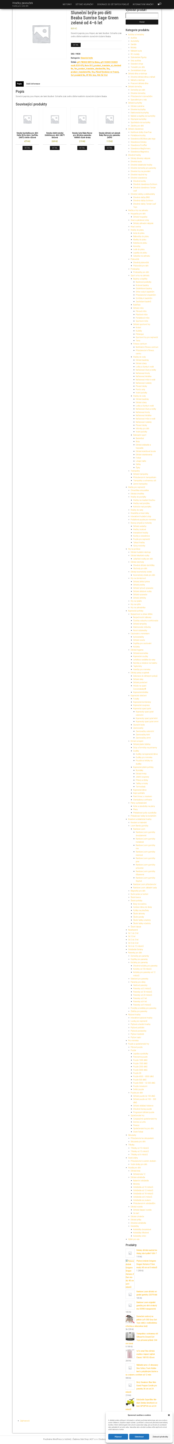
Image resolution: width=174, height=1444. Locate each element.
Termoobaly (140, 786)
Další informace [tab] (33, 84)
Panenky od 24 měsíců (142, 995)
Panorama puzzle (140, 1057)
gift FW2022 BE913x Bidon (88, 62)
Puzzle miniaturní (140, 1086)
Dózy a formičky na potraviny (145, 747)
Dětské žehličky (139, 598)
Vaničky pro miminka (141, 669)
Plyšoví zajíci (136, 1037)
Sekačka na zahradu (141, 256)
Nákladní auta (136, 51)
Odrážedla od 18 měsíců (143, 1193)
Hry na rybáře (136, 601)
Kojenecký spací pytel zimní (147, 721)
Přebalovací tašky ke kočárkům (143, 816)
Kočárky (136, 646)
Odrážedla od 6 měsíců (142, 1197)
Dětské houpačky (84, 4)
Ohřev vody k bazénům (145, 292)
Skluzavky (132, 1135)
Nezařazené (133, 930)
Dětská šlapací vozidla (142, 1210)
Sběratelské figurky (138, 57)
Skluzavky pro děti (138, 1141)
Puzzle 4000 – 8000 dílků (143, 1076)
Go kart (136, 1213)
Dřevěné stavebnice (139, 178)
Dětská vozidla (137, 1206)
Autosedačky (138, 637)
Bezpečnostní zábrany (142, 617)
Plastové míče (142, 314)
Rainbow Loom (139, 829)
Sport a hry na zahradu (140, 275)
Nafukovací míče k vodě (145, 379)
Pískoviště (135, 259)
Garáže (133, 44)
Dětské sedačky (139, 526)
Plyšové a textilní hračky (140, 1024)
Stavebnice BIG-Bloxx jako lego (143, 139)
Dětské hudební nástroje (141, 552)
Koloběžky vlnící (139, 1236)
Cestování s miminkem (140, 633)
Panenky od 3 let (140, 998)
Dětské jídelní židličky (141, 744)
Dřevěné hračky (134, 155)
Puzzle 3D (137, 1073)
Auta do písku (138, 233)
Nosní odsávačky (140, 630)
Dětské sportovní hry (141, 324)
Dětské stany (141, 363)
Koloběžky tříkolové (141, 1232)
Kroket (138, 327)
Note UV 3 (89, 65)
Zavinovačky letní (143, 734)
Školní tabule (136, 926)
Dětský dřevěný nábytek (140, 158)
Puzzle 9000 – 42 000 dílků (144, 1083)
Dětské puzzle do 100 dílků (144, 1096)
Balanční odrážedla (141, 1180)
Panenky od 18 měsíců (142, 992)
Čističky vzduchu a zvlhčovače (145, 620)
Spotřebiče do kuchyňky (140, 122)
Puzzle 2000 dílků (140, 1066)
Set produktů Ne (78, 75)
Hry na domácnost (138, 578)
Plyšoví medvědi (137, 1034)
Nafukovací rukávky (144, 383)
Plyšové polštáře (137, 1027)
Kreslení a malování (139, 822)
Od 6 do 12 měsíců (136, 946)
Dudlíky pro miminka (144, 757)
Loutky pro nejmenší (139, 1021)
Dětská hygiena (137, 650)
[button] (169, 1415)
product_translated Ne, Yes (83, 72)
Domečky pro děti (138, 90)
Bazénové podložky (143, 282)
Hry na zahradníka (138, 607)
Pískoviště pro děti (140, 265)
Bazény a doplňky (140, 279)
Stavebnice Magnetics (140, 151)
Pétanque (140, 334)
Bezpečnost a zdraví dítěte (141, 614)
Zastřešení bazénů (143, 301)
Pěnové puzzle (137, 1047)
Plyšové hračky (134, 1014)
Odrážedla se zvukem (142, 1200)
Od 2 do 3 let (133, 939)
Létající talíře (141, 461)
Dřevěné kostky (139, 181)
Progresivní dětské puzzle (143, 1112)
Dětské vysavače (140, 594)
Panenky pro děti (135, 952)
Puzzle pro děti (137, 1092)
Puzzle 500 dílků (139, 1080)
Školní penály (138, 917)
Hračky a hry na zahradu (138, 210)
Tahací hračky (139, 542)
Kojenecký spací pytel (142, 708)
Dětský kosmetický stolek (141, 572)
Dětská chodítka (137, 493)
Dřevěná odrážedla (138, 1223)
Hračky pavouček (22, 3)
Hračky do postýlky (138, 497)
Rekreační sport (139, 435)
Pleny (135, 809)
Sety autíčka (136, 60)
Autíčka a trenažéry (136, 34)
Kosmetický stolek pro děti (144, 575)
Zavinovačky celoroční (145, 731)
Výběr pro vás (133, 1239)
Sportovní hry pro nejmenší (147, 337)
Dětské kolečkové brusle (146, 451)
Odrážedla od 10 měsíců (143, 1187)
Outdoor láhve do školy (142, 907)
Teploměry (137, 666)
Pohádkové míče (142, 318)
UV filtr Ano (91, 75)
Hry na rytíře (136, 604)
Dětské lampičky (140, 624)
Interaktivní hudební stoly (141, 516)
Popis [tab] (19, 84)
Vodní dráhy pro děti (139, 1164)
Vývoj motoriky (139, 545)
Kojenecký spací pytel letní (146, 718)
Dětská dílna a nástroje (137, 73)
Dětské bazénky (142, 360)
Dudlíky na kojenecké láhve (147, 754)
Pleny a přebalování (139, 803)
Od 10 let (131, 936)
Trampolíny (135, 471)
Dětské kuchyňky (135, 103)
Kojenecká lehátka (140, 692)
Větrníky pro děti (142, 428)
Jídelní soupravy (142, 777)
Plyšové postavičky (138, 1031)
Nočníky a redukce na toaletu (145, 663)
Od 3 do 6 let (133, 943)
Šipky (138, 467)
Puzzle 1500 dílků (140, 1063)
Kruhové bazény (142, 285)
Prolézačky (135, 269)
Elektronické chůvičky (142, 627)
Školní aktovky (139, 913)
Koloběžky (135, 1226)
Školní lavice (136, 897)
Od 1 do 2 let (133, 933)
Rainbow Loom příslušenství (144, 884)
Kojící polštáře (139, 793)
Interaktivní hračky (143, 4)
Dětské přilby (136, 1219)
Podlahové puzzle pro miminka (143, 519)
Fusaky (136, 699)
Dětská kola (135, 1171)
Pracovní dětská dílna (139, 83)
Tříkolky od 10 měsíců (140, 1148)
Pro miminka (133, 1040)
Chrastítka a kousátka (140, 490)
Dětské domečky (135, 86)
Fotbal (138, 458)
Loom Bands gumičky (139, 825)
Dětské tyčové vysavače (143, 588)
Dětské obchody (137, 562)
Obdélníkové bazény (144, 288)
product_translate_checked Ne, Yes (94, 68)
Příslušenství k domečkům (141, 96)
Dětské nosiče (139, 640)
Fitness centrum (140, 344)
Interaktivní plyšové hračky (141, 1018)
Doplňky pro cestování (142, 643)
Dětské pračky (139, 585)
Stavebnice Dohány (138, 142)
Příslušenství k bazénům (146, 295)
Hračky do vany (137, 510)
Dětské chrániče (137, 1216)
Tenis (138, 340)
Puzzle (133, 1050)
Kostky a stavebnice (141, 536)
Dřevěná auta (136, 161)
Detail (76, 45)
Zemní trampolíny (140, 484)
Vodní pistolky (141, 392)
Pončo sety (140, 389)
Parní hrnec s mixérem (142, 796)
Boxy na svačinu (139, 904)
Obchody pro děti (140, 568)
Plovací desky (141, 386)
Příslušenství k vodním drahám (143, 1161)
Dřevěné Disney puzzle (142, 1109)
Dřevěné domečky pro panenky (143, 168)
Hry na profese (134, 549)
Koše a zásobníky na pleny (144, 806)
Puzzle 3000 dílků (140, 1070)
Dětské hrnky (141, 773)
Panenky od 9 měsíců (142, 1005)
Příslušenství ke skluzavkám (142, 1138)
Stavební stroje (137, 64)
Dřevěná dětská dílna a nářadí (143, 77)
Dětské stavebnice (135, 129)
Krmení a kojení (137, 741)
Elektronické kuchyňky (140, 112)
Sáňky (138, 464)
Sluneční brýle (87, 58)
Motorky (67, 4)
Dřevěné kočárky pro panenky (145, 966)
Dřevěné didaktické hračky (141, 165)
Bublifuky (136, 305)
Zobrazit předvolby (160, 1437)
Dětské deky (138, 679)
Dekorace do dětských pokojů (113, 4)
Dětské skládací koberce (143, 1105)
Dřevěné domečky (138, 93)
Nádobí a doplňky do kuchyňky (143, 116)
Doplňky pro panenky (139, 959)
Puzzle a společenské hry (138, 1044)
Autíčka (134, 38)
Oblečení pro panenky (139, 979)
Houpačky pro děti (138, 213)
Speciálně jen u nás (139, 99)
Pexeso (136, 1125)
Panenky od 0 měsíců (142, 988)
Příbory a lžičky (142, 780)
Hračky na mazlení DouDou (144, 500)
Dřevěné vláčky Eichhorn (143, 200)
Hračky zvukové (139, 529)
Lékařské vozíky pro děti (143, 559)
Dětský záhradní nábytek (143, 223)
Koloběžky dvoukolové (142, 1229)
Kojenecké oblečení (138, 695)
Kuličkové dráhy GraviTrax (141, 132)
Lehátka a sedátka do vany (144, 659)
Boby (138, 441)
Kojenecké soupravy (141, 705)
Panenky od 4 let (140, 1001)
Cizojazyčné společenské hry (145, 1119)
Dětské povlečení (140, 682)
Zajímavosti (25, 1421)
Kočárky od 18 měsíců (142, 969)
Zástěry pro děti (137, 126)
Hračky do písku (137, 230)
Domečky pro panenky (140, 956)
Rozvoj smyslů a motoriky (141, 523)
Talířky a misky (142, 783)
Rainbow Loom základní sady (145, 887)
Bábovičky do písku (141, 236)
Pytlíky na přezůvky (141, 910)
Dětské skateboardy (144, 454)
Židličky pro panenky (139, 1011)
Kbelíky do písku (139, 239)
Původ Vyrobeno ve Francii (107, 72)
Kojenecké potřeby (135, 611)
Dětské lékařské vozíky (140, 555)
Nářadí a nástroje (138, 80)
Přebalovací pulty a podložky (144, 812)
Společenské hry (137, 1115)
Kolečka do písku (140, 243)
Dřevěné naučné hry (139, 174)
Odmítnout (139, 1437)
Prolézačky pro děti (141, 272)
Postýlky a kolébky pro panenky (143, 1008)
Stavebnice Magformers (140, 148)
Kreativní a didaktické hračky (139, 819)
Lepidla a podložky (140, 1053)
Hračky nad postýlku (141, 503)
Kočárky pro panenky (139, 962)
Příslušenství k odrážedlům (144, 1203)
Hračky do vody (139, 357)
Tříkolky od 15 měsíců (140, 1151)
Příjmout (118, 1437)
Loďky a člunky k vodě (145, 366)
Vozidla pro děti (134, 1167)
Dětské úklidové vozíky (142, 591)
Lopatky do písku (140, 253)
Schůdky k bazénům (144, 298)
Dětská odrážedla (138, 1177)
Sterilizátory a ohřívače (142, 800)
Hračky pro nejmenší (136, 487)
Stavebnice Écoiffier (139, 145)
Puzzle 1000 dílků (140, 1060)
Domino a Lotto (139, 1122)
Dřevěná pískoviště (141, 262)
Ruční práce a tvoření (139, 894)
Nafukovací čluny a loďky (146, 370)
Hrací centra (136, 226)
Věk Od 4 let (102, 75)
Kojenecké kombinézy (142, 702)
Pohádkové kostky (138, 135)
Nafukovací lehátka (143, 376)
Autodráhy (135, 41)
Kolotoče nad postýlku (142, 506)
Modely (133, 47)
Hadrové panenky (140, 985)
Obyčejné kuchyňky (138, 119)
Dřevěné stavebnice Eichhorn (145, 184)
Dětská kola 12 (139, 1174)
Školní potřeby (136, 900)
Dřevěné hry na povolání (140, 171)
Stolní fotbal (138, 1132)
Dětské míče (138, 308)
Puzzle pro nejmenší (141, 539)
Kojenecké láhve (139, 790)
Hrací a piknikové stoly (140, 220)
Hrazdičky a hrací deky (140, 513)
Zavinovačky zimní (143, 738)
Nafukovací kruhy (143, 373)
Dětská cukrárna (137, 106)
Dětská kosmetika (140, 653)
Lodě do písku (139, 249)
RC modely (135, 54)
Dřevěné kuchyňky (138, 109)
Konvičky (136, 246)
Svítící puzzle (138, 1089)
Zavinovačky (138, 728)
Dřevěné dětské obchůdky (144, 565)
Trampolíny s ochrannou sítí (144, 480)
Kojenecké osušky (140, 656)
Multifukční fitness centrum (147, 347)
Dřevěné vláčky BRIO (141, 197)
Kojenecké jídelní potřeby (143, 767)
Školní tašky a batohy (142, 920)
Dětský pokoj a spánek (140, 672)
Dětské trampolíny (140, 474)
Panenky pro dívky (138, 982)
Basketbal (140, 438)
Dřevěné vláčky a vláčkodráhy (143, 194)
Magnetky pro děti (138, 891)
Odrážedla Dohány (135, 949)
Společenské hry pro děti (143, 1128)
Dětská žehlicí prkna (141, 581)
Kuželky (139, 331)
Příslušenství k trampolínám (144, 477)
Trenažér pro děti (138, 67)
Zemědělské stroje (138, 70)
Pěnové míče (141, 311)
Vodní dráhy (133, 1158)
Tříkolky (131, 1145)
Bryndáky (139, 770)
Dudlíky (136, 751)
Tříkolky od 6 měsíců (139, 1154)
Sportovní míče (142, 321)
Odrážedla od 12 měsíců (143, 1190)
